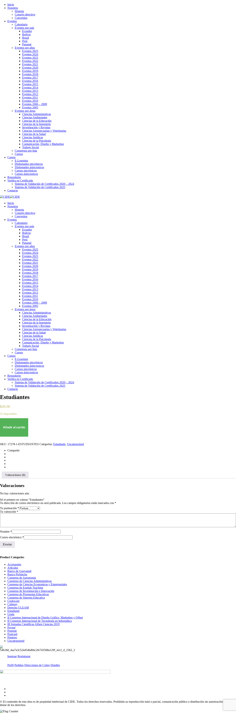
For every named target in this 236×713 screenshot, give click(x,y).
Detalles (55, 665)
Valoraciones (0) (15, 475)
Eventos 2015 (30, 84)
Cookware (13, 600)
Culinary (12, 604)
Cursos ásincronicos (26, 173)
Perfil (10, 665)
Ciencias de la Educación (36, 120)
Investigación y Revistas (36, 127)
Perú (24, 41)
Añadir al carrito (14, 427)
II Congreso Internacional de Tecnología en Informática (39, 620)
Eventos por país (24, 27)
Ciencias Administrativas (36, 114)
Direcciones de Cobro (37, 665)
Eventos (12, 21)
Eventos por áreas (25, 110)
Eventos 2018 (30, 74)
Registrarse (24, 656)
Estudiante (59, 444)
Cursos (19, 154)
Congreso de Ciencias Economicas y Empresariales (37, 584)
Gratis (10, 614)
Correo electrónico (12, 537)
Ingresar (12, 656)
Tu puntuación (9, 508)
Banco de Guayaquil (19, 571)
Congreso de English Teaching (25, 587)
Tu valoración (9, 511)
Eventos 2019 (30, 70)
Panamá (26, 44)
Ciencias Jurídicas (32, 137)
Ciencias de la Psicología (36, 140)
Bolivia (26, 34)
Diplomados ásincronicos (29, 167)
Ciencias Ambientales (34, 117)
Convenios (21, 17)
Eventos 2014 (30, 87)
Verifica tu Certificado (20, 180)
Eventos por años (25, 47)
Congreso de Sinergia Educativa (26, 597)
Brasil (25, 37)
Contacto (12, 190)
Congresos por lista (26, 150)
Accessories (14, 564)
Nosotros (12, 7)
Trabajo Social (30, 147)
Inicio (10, 4)
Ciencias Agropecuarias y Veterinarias (44, 130)
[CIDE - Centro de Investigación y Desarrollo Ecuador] (5, 196)
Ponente (12, 630)
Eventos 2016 (30, 80)
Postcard (12, 634)
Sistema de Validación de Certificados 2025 (40, 187)
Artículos (12, 567)
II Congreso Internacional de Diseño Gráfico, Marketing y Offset (45, 617)
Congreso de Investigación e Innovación (30, 591)
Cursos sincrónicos (26, 170)
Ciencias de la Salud (34, 134)
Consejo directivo (25, 14)
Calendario (21, 24)
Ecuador (27, 31)
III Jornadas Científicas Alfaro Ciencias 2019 (33, 624)
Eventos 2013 (30, 90)
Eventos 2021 (30, 64)
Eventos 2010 (30, 100)
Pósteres (12, 637)
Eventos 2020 (30, 67)
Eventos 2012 (30, 94)
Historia (19, 11)
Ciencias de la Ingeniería (36, 124)
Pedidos (19, 665)
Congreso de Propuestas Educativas (28, 594)
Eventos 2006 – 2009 (34, 104)
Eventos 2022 (30, 61)
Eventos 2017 (30, 77)
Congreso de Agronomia (21, 577)
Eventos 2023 (30, 57)
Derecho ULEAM (18, 607)
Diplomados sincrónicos (29, 163)
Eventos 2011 (30, 97)
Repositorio (14, 177)
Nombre (6, 531)
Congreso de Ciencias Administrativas (29, 581)
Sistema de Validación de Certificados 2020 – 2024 (44, 183)
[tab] (15, 475)
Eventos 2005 (30, 107)
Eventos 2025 (30, 51)
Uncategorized (75, 444)
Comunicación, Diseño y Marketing (43, 144)
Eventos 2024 (30, 54)
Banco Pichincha (17, 574)
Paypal (11, 627)
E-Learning (21, 160)
